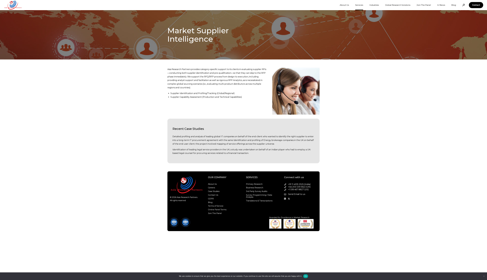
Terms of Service (215, 206)
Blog (453, 5)
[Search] (463, 5)
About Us (344, 5)
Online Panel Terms (217, 209)
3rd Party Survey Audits (256, 191)
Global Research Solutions (397, 5)
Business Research (254, 187)
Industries (374, 5)
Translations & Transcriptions (259, 201)
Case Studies (213, 191)
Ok (306, 276)
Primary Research (254, 184)
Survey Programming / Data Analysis (259, 196)
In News (441, 5)
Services (359, 5)
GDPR (211, 199)
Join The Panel (424, 5)
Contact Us (213, 195)
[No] (484, 276)
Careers (211, 187)
